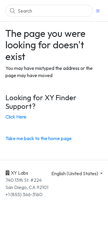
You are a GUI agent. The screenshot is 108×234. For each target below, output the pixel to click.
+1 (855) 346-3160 (24, 194)
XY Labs (19, 173)
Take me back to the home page (38, 138)
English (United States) (75, 173)
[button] (98, 10)
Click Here (15, 117)
